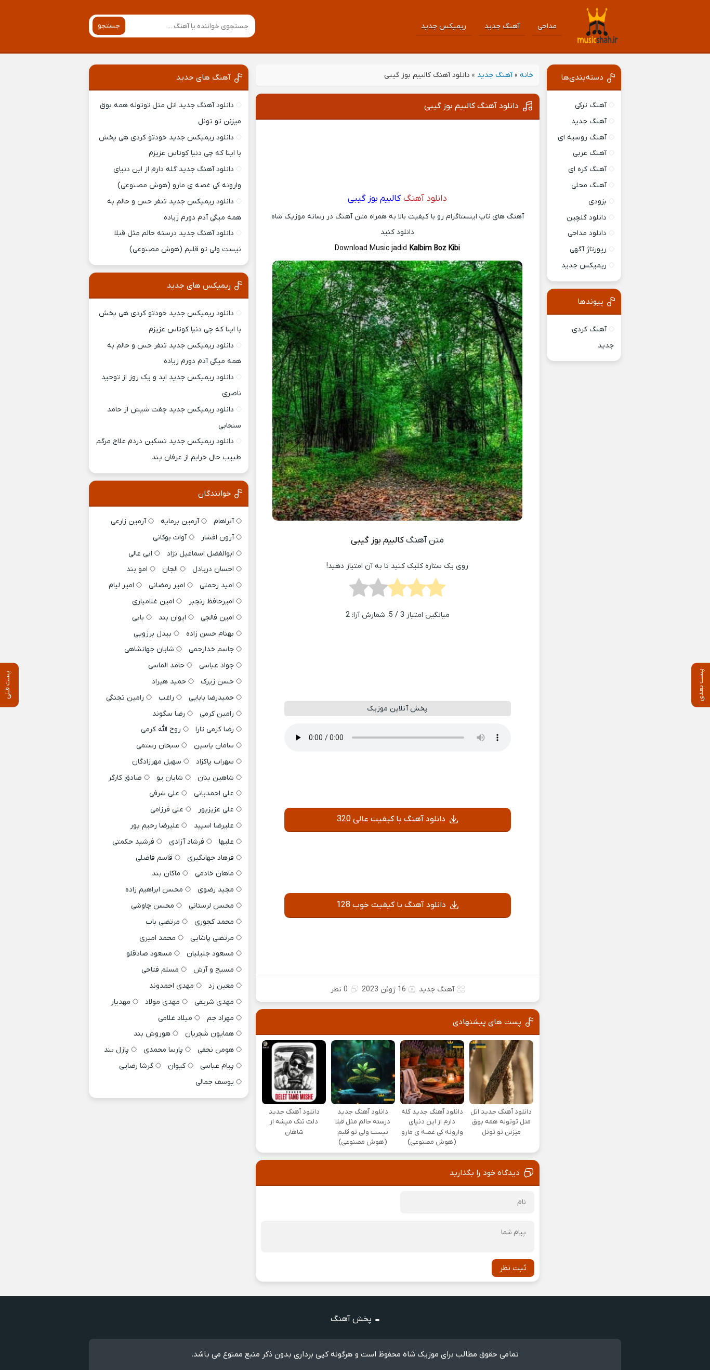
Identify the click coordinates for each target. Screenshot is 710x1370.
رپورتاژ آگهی (588, 249)
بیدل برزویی (153, 634)
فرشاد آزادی (186, 842)
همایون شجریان (209, 1034)
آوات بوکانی (170, 537)
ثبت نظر (513, 1268)
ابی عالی (140, 554)
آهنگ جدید (502, 26)
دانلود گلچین (587, 218)
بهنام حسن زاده (210, 634)
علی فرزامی (166, 810)
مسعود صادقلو (149, 954)
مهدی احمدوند (171, 986)
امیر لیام (121, 585)
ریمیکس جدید (443, 26)
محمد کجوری (214, 922)
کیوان (177, 1066)
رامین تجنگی (125, 698)
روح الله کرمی (161, 729)
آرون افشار (217, 537)
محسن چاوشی (152, 906)
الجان (170, 569)
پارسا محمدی (163, 1050)
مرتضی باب (163, 922)
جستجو (109, 25)
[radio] (435, 591)
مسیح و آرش (213, 970)
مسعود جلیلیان (210, 954)
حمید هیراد (169, 682)
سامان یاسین (214, 746)
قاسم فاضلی (154, 858)
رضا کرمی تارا (214, 729)
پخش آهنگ (351, 1319)
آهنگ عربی (590, 153)
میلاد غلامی (175, 1018)
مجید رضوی (216, 890)
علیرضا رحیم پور (154, 826)
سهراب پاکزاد (215, 762)
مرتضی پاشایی (212, 938)
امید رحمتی (217, 585)
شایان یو (169, 778)
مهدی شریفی (214, 1002)
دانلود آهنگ (425, 198)
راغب (166, 698)
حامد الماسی (166, 665)
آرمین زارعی (128, 521)
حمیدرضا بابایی (211, 698)
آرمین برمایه (180, 521)
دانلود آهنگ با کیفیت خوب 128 (391, 905)
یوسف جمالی (214, 1082)
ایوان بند (172, 618)
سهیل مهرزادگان (156, 762)
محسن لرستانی (211, 906)
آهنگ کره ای (587, 169)
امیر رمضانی (167, 585)
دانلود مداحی (587, 233)
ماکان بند (166, 873)
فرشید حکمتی (133, 842)
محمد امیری (157, 938)
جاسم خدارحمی (211, 649)
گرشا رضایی (136, 1066)
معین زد (221, 986)
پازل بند (116, 1050)
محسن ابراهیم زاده (154, 890)
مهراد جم (220, 1018)
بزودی (597, 201)
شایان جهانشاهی (149, 649)
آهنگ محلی (589, 185)
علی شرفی (164, 793)
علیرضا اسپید (214, 826)
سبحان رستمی (157, 746)
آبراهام (224, 521)
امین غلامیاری (153, 601)
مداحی (547, 26)
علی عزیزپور (216, 810)
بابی (138, 618)
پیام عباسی (217, 1066)
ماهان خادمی (214, 873)
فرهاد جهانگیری (210, 858)
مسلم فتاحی (160, 970)
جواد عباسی (216, 665)
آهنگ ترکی (591, 105)
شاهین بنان (216, 778)
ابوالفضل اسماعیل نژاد (200, 554)
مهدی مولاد (162, 1002)
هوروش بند (152, 1034)
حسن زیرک (217, 682)
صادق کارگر (125, 778)
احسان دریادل (213, 569)
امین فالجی (217, 618)
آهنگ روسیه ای (582, 138)
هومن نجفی (216, 1050)
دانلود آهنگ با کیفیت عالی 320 (391, 819)
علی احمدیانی (214, 793)
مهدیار (120, 1002)
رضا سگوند (168, 714)
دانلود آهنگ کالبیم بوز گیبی (471, 106)
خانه (526, 75)
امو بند (137, 569)
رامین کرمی (217, 714)
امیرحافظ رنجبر (211, 601)
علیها (226, 842)
